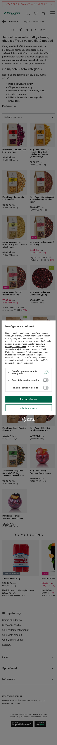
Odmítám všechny (28, 408)
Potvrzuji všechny (28, 399)
